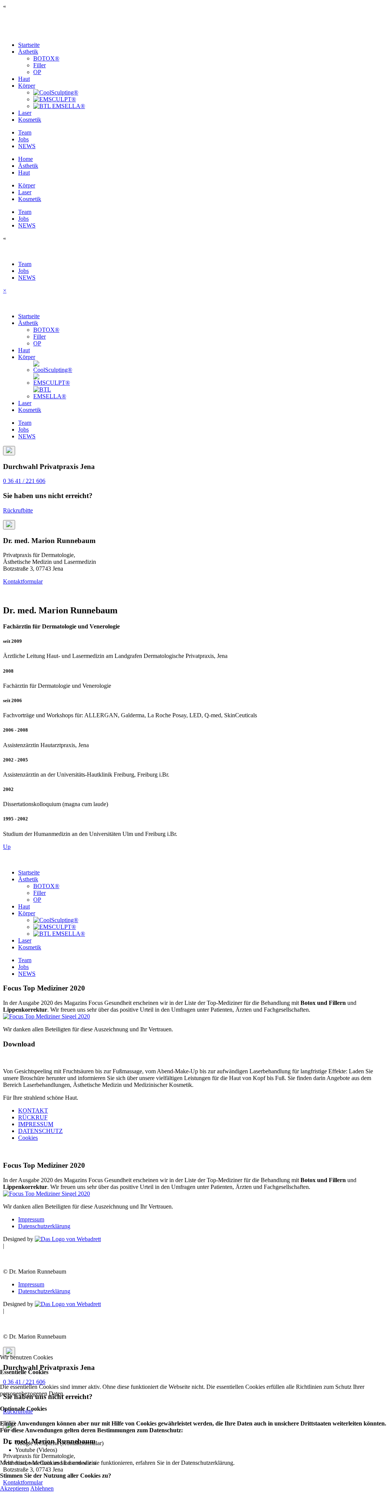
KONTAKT (33, 1110)
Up (7, 847)
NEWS (27, 146)
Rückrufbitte (18, 510)
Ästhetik (28, 51)
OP (37, 72)
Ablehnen (42, 1488)
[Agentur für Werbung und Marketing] (68, 1239)
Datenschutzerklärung (44, 1226)
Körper (26, 85)
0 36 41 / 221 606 (24, 481)
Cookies (28, 1137)
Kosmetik (29, 119)
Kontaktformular (23, 581)
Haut (24, 79)
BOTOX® (46, 58)
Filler (39, 65)
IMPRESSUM (35, 1124)
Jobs (23, 139)
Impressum (31, 1219)
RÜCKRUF (33, 1117)
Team (24, 132)
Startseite (29, 45)
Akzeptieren (14, 1488)
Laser (24, 113)
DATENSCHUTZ (40, 1131)
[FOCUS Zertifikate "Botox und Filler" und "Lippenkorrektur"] (46, 1016)
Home (25, 159)
